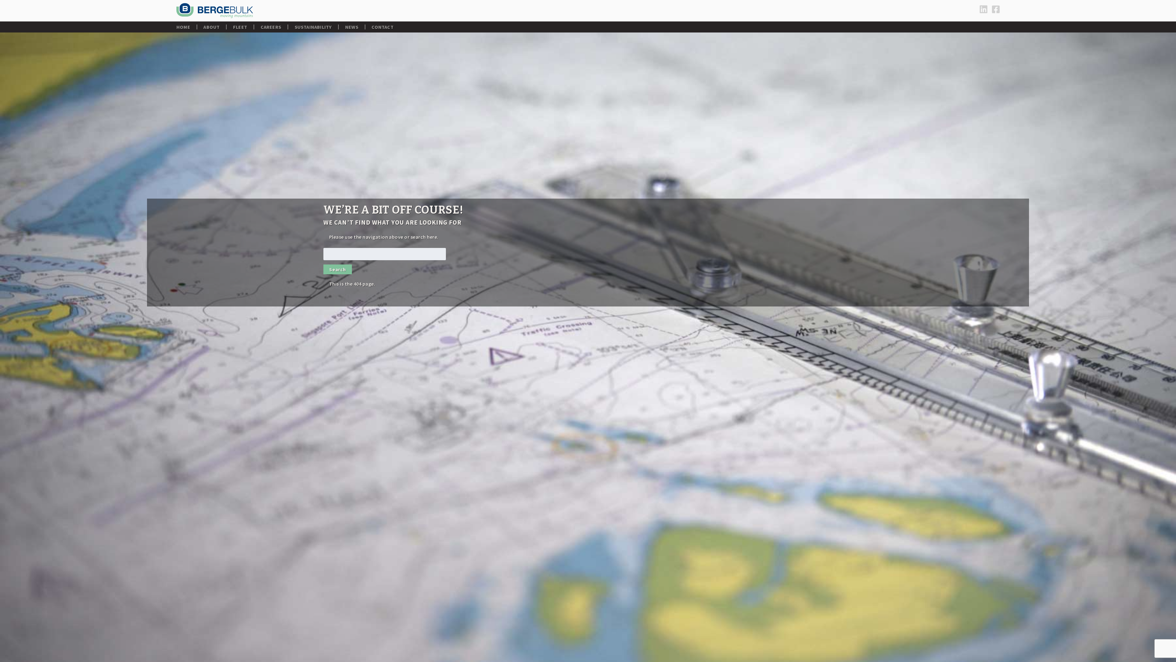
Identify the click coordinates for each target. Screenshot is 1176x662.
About (211, 27)
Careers (271, 27)
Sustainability (313, 27)
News (351, 27)
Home (183, 27)
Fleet (240, 27)
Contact (382, 27)
